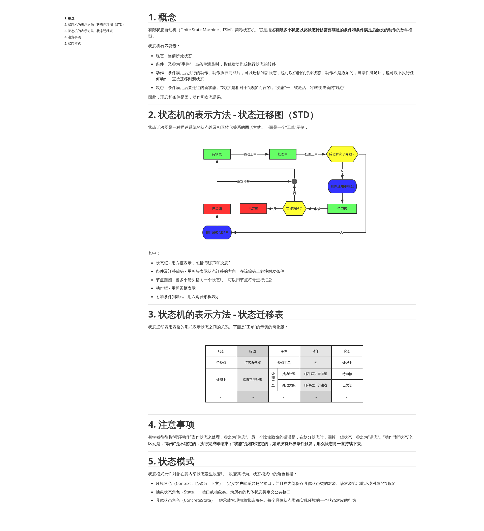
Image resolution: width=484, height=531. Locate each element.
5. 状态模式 (73, 43)
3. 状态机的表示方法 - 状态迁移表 (89, 30)
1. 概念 (70, 18)
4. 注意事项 (73, 37)
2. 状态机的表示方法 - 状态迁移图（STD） (95, 24)
